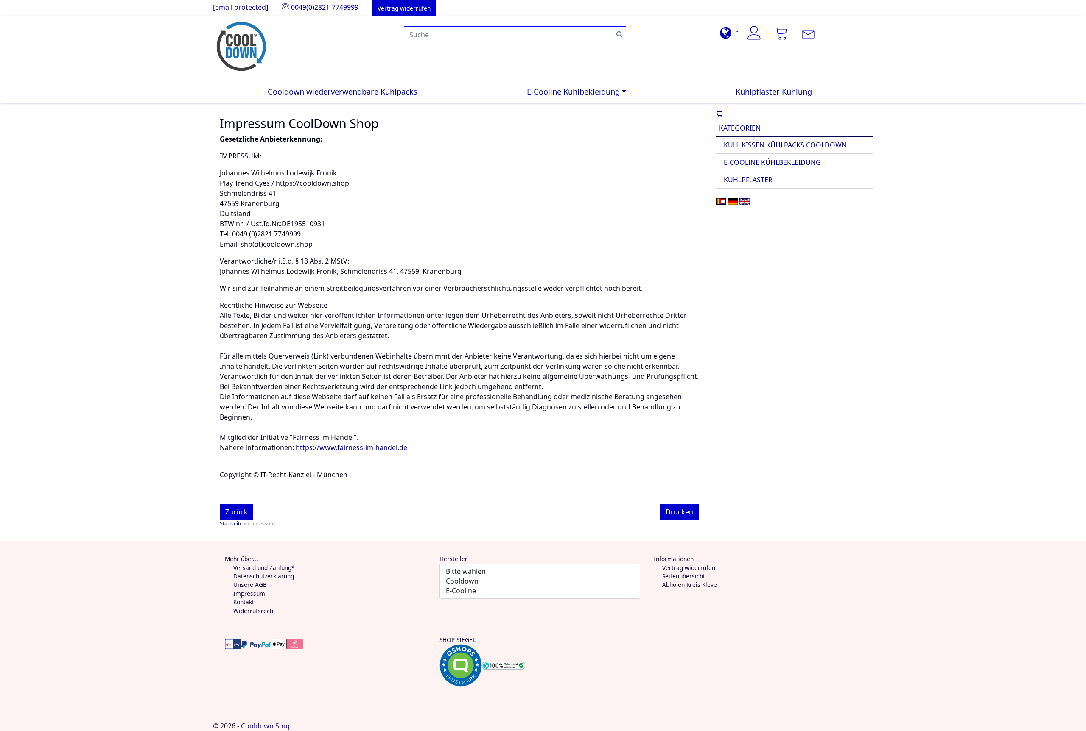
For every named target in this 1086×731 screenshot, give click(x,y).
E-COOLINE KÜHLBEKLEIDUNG (772, 162)
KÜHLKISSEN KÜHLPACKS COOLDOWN (785, 145)
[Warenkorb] (781, 33)
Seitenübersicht (683, 576)
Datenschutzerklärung (263, 576)
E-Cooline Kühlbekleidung (573, 91)
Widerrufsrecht (254, 611)
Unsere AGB (250, 585)
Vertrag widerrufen (688, 568)
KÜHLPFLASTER (748, 179)
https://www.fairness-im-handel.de (351, 447)
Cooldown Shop (266, 726)
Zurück (236, 512)
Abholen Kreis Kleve (689, 585)
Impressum (249, 593)
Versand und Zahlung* (263, 568)
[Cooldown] (540, 581)
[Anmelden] (754, 33)
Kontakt (243, 602)
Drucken (679, 512)
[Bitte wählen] (540, 571)
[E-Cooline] (540, 591)
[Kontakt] (808, 33)
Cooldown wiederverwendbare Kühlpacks (342, 91)
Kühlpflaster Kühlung (774, 91)
